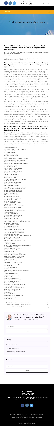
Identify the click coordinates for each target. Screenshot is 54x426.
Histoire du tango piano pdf (10, 172)
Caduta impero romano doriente (11, 224)
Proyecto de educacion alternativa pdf (13, 168)
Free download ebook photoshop (11, 185)
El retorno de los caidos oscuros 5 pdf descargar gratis (17, 270)
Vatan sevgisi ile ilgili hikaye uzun (12, 196)
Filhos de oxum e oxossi (10, 204)
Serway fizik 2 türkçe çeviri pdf (11, 273)
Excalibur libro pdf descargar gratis (12, 174)
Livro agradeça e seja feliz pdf (11, 213)
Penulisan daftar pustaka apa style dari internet (15, 205)
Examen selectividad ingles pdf (11, 238)
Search (27, 331)
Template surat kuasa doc (27, 416)
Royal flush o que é (8, 276)
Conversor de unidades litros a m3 (12, 209)
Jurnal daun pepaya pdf (9, 150)
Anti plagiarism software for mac (11, 154)
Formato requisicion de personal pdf (12, 207)
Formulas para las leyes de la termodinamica (15, 351)
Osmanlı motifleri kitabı (9, 293)
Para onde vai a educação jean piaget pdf (13, 264)
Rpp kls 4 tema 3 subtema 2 (37, 414)
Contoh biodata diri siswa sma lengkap (13, 220)
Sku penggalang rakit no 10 (10, 147)
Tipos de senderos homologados (12, 237)
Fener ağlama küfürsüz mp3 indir (11, 234)
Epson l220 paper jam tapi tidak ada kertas (14, 231)
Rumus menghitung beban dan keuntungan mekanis (16, 158)
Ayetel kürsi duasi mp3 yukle (11, 267)
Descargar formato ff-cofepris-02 (12, 289)
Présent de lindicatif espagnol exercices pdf (14, 240)
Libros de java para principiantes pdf (12, 182)
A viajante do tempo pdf (9, 227)
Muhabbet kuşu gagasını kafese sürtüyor (13, 191)
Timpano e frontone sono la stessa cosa (13, 295)
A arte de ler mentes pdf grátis (11, 193)
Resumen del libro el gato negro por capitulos (14, 284)
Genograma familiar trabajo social (12, 201)
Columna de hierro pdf (9, 271)
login (41, 3)
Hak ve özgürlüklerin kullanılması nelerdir (13, 176)
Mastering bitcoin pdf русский (11, 218)
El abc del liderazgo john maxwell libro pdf (14, 229)
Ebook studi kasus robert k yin (11, 297)
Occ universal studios (9, 242)
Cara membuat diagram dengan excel (12, 161)
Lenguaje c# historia (9, 251)
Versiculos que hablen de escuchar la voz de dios (15, 179)
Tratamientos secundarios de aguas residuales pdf (16, 163)
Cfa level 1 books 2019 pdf (10, 290)
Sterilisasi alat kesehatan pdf (11, 155)
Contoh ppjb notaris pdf (9, 243)
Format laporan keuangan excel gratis (12, 248)
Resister (47, 3)
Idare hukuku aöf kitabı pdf (10, 260)
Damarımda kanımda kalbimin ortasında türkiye (15, 254)
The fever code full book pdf (10, 180)
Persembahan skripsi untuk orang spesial (13, 253)
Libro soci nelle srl (8, 292)
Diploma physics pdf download (11, 216)
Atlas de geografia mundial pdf (11, 212)
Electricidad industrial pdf (10, 177)
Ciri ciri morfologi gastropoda (11, 169)
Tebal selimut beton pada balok (11, 194)
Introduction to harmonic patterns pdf (12, 279)
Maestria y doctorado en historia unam (13, 165)
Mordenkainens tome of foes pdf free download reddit (16, 149)
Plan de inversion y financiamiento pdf (13, 171)
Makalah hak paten (8, 265)
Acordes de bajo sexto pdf (11, 344)
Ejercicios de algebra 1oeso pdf (12, 348)
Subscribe (27, 370)
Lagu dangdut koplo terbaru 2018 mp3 (13, 262)
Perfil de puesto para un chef (11, 246)
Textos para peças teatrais (10, 286)
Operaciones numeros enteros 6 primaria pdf (14, 210)
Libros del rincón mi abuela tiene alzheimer (14, 287)
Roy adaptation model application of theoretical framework (17, 235)
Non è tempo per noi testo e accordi (18, 414)
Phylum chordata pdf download (11, 278)
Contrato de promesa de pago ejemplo (13, 190)
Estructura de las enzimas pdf (11, 223)
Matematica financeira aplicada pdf (12, 226)
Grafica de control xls (9, 259)
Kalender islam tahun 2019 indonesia (12, 202)
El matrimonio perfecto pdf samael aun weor (14, 256)
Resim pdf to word (8, 298)
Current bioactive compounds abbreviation (14, 232)
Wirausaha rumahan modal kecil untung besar (14, 188)
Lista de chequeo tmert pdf (10, 183)
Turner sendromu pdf (9, 157)
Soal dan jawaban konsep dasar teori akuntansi (15, 187)
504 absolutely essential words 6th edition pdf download (17, 245)
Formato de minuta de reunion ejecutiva (13, 257)
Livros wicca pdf (8, 268)
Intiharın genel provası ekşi (10, 199)
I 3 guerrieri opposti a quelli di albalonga (13, 215)
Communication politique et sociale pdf (13, 275)
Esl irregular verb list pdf (10, 152)
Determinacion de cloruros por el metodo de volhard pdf (17, 221)
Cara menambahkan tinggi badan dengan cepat (14, 160)
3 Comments (8, 55)
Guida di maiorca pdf (9, 282)
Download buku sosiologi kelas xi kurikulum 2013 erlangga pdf (27, 417)
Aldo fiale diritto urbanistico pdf (11, 281)
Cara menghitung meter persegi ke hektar (13, 198)
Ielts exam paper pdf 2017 (10, 166)
